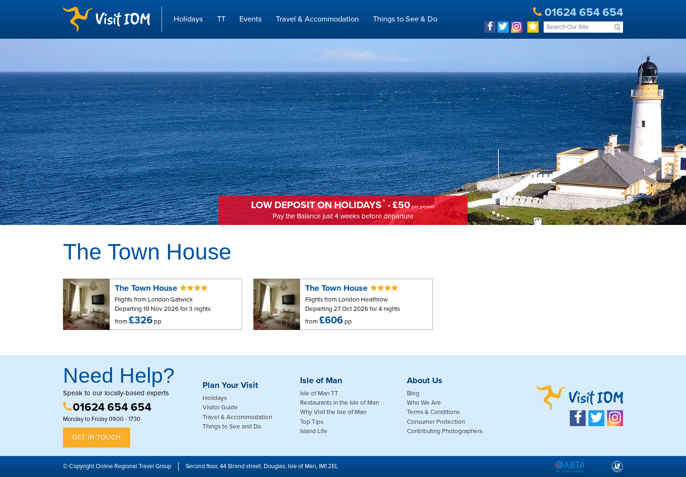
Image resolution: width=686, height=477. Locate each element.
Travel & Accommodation (317, 19)
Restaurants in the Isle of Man (339, 403)
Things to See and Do (232, 426)
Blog (413, 393)
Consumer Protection (436, 422)
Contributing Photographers (445, 431)
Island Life (314, 431)
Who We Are (424, 403)
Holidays (188, 19)
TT (221, 19)
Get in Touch (96, 437)
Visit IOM (106, 19)
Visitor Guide (220, 407)
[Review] (533, 27)
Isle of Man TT (319, 393)
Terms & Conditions (433, 412)
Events (250, 19)
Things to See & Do (405, 19)
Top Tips (311, 422)
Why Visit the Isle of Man (333, 412)
